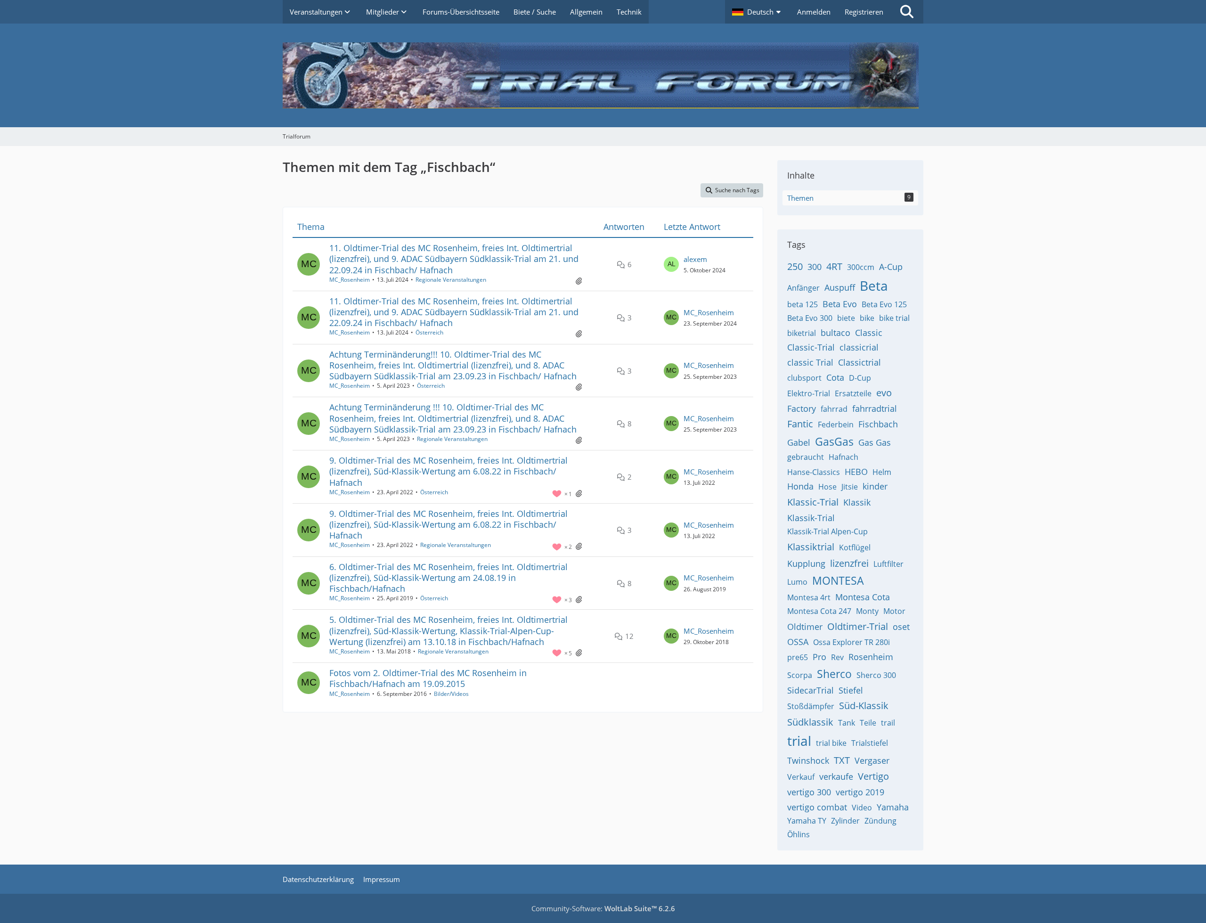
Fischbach (878, 424)
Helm (881, 472)
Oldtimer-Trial (857, 626)
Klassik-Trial (811, 517)
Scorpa (799, 675)
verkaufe (836, 776)
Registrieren (864, 11)
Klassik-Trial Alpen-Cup (827, 531)
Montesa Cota (862, 597)
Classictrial (859, 362)
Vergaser (872, 760)
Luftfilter (888, 564)
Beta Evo (840, 304)
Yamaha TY (806, 821)
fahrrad (834, 409)
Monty (867, 611)
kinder (875, 486)
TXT (842, 760)
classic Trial (810, 362)
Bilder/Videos (451, 694)
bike (867, 318)
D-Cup (860, 378)
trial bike (831, 743)
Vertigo (873, 776)
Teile (868, 723)
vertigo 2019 (860, 792)
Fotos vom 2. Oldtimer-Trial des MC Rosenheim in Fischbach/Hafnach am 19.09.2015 (428, 678)
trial (799, 741)
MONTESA (838, 580)
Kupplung (806, 563)
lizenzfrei (849, 563)
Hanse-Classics (813, 472)
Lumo (797, 582)
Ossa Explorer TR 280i (851, 642)
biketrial (801, 333)
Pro (819, 656)
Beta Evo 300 (809, 318)
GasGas (834, 441)
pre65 (797, 657)
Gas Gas (874, 442)
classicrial (859, 347)
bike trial (894, 318)
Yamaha (893, 807)
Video (862, 807)
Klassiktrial (810, 546)
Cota (835, 377)
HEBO (856, 471)
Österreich (429, 332)
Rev (837, 657)
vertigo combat (817, 807)
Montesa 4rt (809, 597)
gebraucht (805, 457)
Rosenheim (870, 656)
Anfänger (803, 288)
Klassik (857, 502)
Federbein (836, 424)
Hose (827, 487)
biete (846, 318)
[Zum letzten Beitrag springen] (671, 264)
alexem (695, 259)
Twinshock (808, 760)
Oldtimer (805, 626)
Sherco (834, 673)
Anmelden (814, 11)
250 (795, 266)
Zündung (880, 821)
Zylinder (845, 821)
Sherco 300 (876, 675)
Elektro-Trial (808, 393)
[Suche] (906, 12)
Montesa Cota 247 (819, 611)
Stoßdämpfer (810, 706)
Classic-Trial (811, 347)
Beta (874, 285)
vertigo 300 (809, 792)
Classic (868, 332)
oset (901, 626)
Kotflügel (855, 547)
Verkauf (801, 777)
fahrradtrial (874, 408)
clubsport (804, 378)
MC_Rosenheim (349, 280)
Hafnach (843, 457)
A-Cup (891, 266)
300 (814, 266)
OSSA (797, 641)
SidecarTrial (810, 690)
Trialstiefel (869, 743)
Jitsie (849, 487)
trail (888, 723)
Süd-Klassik (863, 705)
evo (884, 392)
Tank (846, 723)
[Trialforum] (603, 75)
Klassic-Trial (813, 502)
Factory (801, 408)
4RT (834, 266)
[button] (757, 12)
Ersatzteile (853, 393)
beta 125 (802, 304)
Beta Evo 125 (884, 304)
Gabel (798, 442)
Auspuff (839, 287)
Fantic (800, 423)
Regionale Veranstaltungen (451, 280)
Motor (894, 611)
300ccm (860, 267)
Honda (800, 486)
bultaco (835, 332)
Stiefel (851, 690)
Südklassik (810, 722)
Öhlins (798, 834)
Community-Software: (603, 908)
